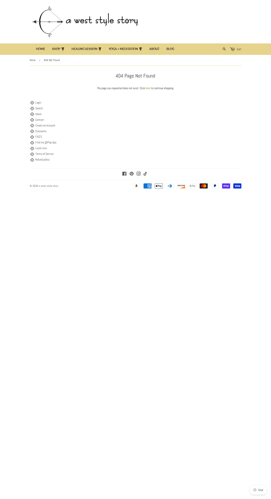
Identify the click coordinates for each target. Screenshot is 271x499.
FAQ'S (38, 137)
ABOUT (154, 49)
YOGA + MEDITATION (124, 49)
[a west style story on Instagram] (139, 174)
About (38, 114)
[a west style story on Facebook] (124, 174)
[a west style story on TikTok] (145, 174)
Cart (238, 49)
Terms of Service (44, 154)
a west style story (48, 186)
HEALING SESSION (85, 49)
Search (39, 108)
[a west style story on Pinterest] (131, 174)
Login (38, 102)
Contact (39, 120)
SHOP (56, 49)
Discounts (40, 131)
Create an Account (45, 125)
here (148, 88)
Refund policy (42, 159)
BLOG (170, 49)
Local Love (41, 148)
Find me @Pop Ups (45, 142)
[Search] (224, 49)
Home (40, 49)
